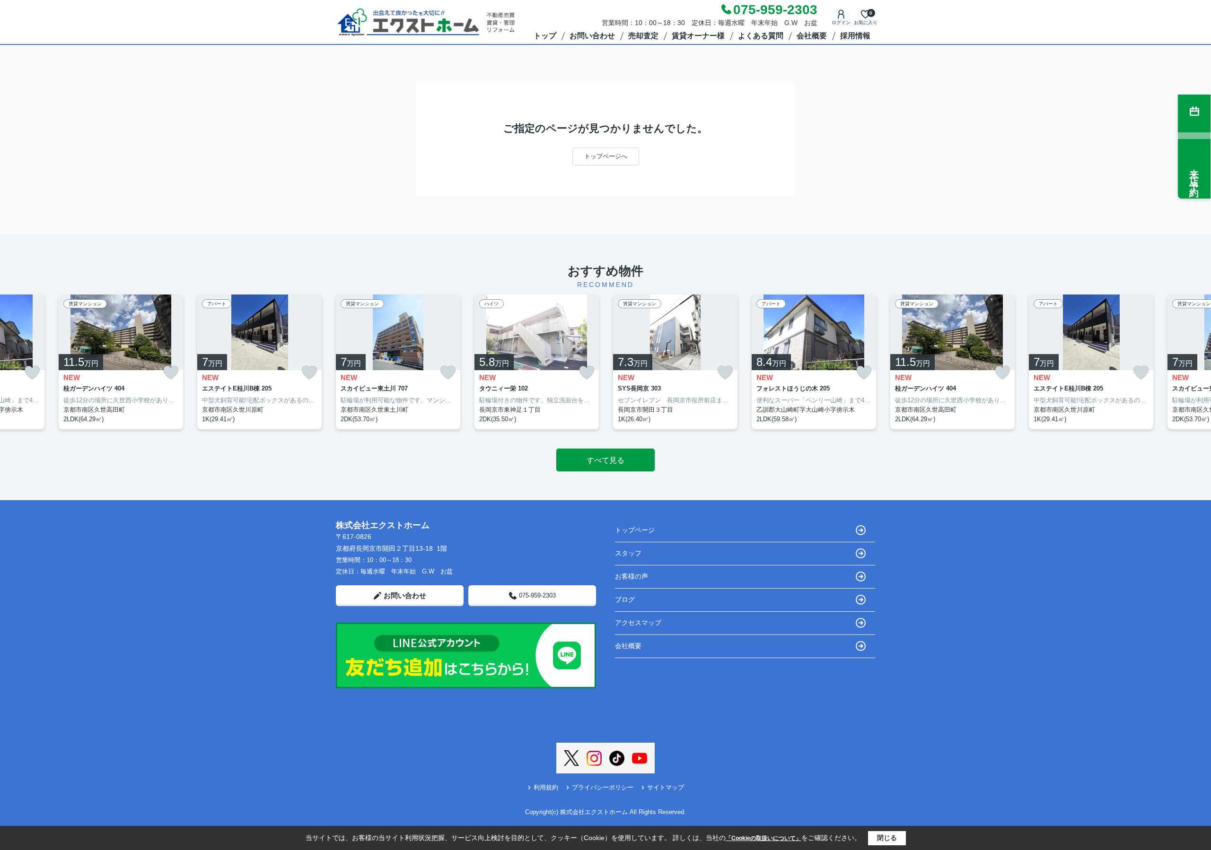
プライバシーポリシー (602, 787)
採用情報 (855, 36)
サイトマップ (665, 787)
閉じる (887, 837)
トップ (545, 36)
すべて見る (605, 460)
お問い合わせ (592, 36)
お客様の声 (631, 576)
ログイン (841, 22)
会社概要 (812, 36)
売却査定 (643, 36)
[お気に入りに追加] (32, 372)
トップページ (635, 530)
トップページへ (605, 156)
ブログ (625, 599)
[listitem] (398, 362)
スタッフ (628, 553)
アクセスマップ (638, 622)
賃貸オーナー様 (698, 36)
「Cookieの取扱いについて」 (763, 838)
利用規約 (546, 787)
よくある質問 (760, 36)
